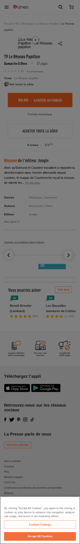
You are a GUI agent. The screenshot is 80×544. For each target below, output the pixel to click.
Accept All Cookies (40, 536)
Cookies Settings (40, 524)
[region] (40, 520)
